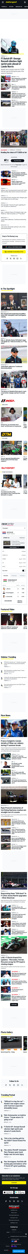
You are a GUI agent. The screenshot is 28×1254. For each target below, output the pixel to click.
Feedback (14, 1229)
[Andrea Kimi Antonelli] (4, 596)
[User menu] (24, 2)
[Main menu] (3, 2)
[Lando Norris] (4, 589)
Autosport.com (14, 1217)
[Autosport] (8, 468)
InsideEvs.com (14, 1210)
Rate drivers (8, 600)
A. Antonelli (9, 596)
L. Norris (8, 588)
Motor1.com (14, 1212)
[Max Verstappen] (4, 592)
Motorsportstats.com (14, 1220)
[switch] (24, 570)
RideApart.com (14, 1222)
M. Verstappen (10, 592)
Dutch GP (10, 532)
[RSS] (21, 258)
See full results (20, 601)
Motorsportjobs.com (14, 1215)
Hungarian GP (12, 580)
